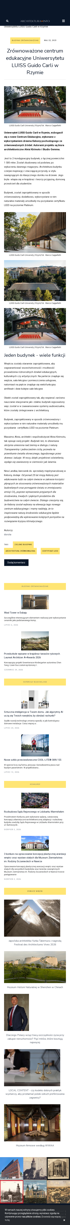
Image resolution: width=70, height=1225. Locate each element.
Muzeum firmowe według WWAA (35, 1145)
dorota (7, 534)
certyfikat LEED (50, 551)
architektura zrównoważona (20, 551)
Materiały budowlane (35, 682)
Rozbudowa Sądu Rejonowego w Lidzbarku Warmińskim (34, 811)
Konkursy (35, 784)
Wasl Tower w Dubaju (15, 612)
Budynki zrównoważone (25, 40)
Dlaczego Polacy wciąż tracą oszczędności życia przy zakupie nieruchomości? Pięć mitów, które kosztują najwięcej (35, 1039)
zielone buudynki (23, 544)
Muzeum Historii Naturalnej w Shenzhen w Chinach (35, 987)
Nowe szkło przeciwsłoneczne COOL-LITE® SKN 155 (32, 759)
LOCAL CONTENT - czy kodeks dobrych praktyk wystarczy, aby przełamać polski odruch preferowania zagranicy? (35, 1094)
